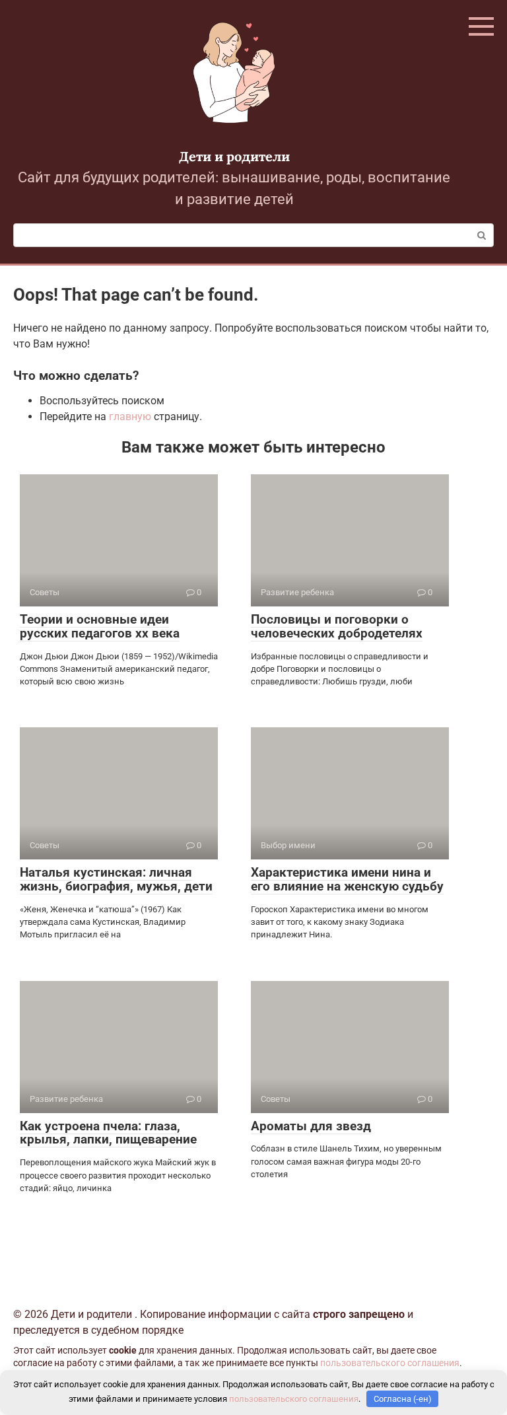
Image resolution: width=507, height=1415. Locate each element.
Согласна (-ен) (403, 1399)
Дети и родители (234, 156)
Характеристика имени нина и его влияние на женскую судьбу (347, 879)
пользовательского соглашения (389, 1363)
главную (130, 416)
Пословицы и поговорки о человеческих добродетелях (336, 626)
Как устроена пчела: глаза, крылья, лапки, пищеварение (108, 1132)
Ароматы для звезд (311, 1126)
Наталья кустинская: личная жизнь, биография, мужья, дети (116, 879)
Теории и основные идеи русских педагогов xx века (100, 626)
